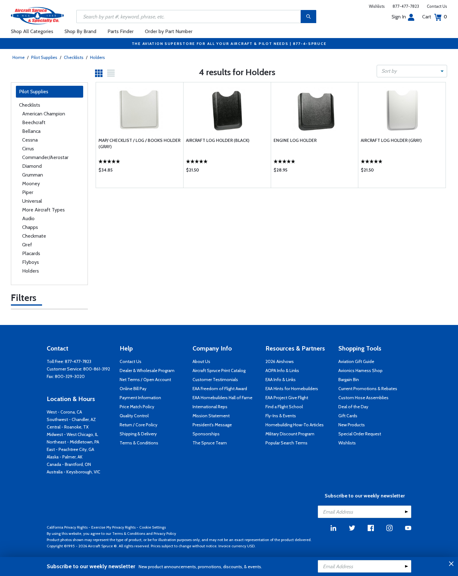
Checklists (73, 57)
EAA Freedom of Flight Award (220, 388)
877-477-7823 (406, 6)
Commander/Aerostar (45, 157)
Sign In (399, 17)
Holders (97, 57)
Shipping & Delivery (138, 434)
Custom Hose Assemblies (363, 397)
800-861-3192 (96, 369)
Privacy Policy (165, 533)
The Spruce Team (210, 443)
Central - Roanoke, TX (67, 427)
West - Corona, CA (64, 412)
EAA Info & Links (280, 379)
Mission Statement (211, 416)
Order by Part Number (169, 31)
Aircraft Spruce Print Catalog (219, 370)
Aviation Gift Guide (356, 361)
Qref (27, 245)
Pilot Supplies (44, 57)
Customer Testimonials (215, 379)
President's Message (212, 425)
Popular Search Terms (286, 443)
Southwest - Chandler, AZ (71, 419)
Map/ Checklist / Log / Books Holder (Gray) (139, 143)
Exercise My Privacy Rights (113, 527)
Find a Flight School (284, 406)
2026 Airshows (279, 361)
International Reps (210, 406)
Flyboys (30, 262)
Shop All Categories (32, 31)
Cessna (30, 140)
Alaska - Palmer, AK (65, 457)
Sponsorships (206, 434)
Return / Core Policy (138, 425)
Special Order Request (359, 434)
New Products (351, 425)
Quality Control (134, 416)
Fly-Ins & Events (280, 416)
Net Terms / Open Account (145, 379)
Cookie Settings (152, 527)
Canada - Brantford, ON (69, 464)
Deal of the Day (353, 406)
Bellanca (31, 131)
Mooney (31, 183)
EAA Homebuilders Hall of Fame (222, 397)
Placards (31, 253)
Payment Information (140, 397)
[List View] (111, 73)
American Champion (43, 114)
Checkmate (34, 236)
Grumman (32, 175)
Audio (28, 218)
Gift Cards (347, 416)
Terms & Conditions (139, 443)
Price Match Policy (137, 406)
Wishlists (377, 6)
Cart (434, 17)
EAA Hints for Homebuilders (291, 388)
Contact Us (437, 6)
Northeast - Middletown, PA (73, 442)
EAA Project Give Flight (286, 397)
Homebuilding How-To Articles (294, 425)
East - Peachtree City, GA (70, 449)
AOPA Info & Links (282, 370)
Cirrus (28, 149)
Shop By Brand (80, 31)
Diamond (32, 166)
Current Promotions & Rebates (367, 388)
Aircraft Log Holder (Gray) (391, 140)
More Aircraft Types (43, 210)
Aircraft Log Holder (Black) (217, 140)
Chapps (30, 227)
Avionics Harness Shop (360, 370)
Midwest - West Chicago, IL (72, 434)
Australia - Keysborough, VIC (73, 472)
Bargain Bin (348, 379)
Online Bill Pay (133, 388)
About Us (201, 361)
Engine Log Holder (295, 140)
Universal (32, 201)
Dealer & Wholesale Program (147, 370)
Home (18, 57)
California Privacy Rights (67, 527)
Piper (27, 192)
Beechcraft (33, 122)
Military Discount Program (289, 434)
